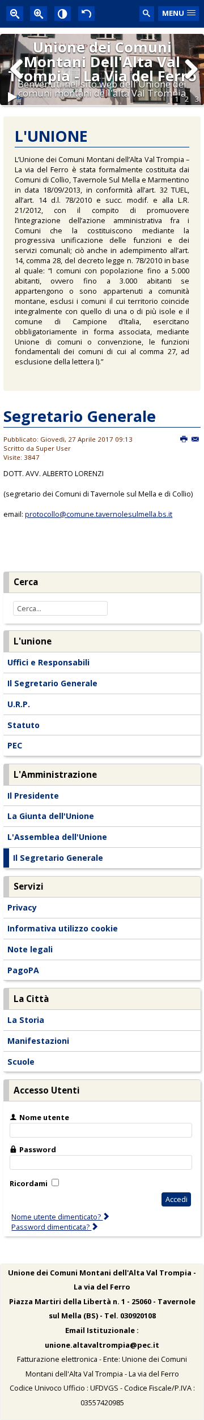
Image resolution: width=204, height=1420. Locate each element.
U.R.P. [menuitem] (18, 704)
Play (12, 102)
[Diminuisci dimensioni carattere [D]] (14, 13)
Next (190, 80)
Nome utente (44, 1117)
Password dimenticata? (51, 1227)
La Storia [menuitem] (25, 1019)
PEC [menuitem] (14, 745)
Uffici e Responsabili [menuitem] (48, 662)
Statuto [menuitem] (23, 725)
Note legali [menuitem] (30, 949)
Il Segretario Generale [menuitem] (52, 683)
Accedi (176, 1199)
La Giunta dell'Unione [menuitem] (50, 816)
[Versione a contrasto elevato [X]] (62, 13)
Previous (17, 80)
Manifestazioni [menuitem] (38, 1040)
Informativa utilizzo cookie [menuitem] (62, 928)
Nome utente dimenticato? (57, 1217)
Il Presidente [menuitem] (33, 795)
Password (37, 1149)
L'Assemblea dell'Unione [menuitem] (57, 836)
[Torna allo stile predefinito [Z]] (86, 13)
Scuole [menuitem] (21, 1061)
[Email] (196, 439)
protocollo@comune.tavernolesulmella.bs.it (98, 514)
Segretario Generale (79, 416)
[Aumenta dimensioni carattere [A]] (38, 13)
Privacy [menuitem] (22, 907)
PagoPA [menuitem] (23, 970)
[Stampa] (184, 439)
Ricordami (29, 1183)
